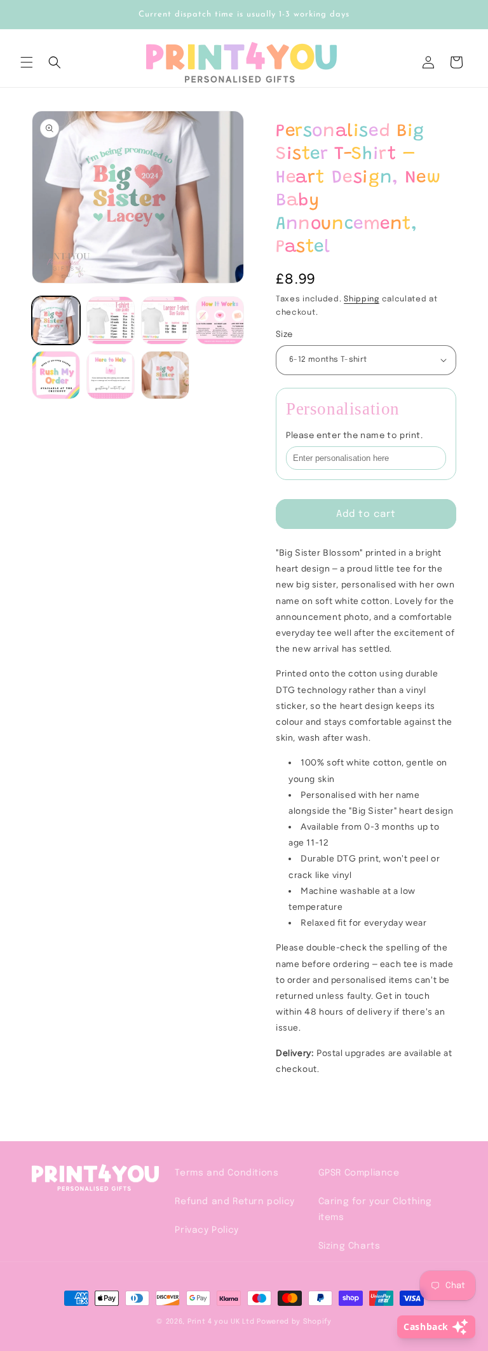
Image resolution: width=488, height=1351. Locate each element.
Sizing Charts (349, 1246)
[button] (27, 62)
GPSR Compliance (359, 1173)
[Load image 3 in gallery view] (165, 320)
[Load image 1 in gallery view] (56, 320)
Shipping (361, 299)
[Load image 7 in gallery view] (165, 375)
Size (284, 335)
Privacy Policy (206, 1230)
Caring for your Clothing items (375, 1209)
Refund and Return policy (234, 1201)
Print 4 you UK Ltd (221, 1322)
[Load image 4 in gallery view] (220, 320)
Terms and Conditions (226, 1173)
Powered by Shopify (294, 1322)
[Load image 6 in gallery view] (110, 375)
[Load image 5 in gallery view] (56, 375)
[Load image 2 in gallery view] (110, 320)
